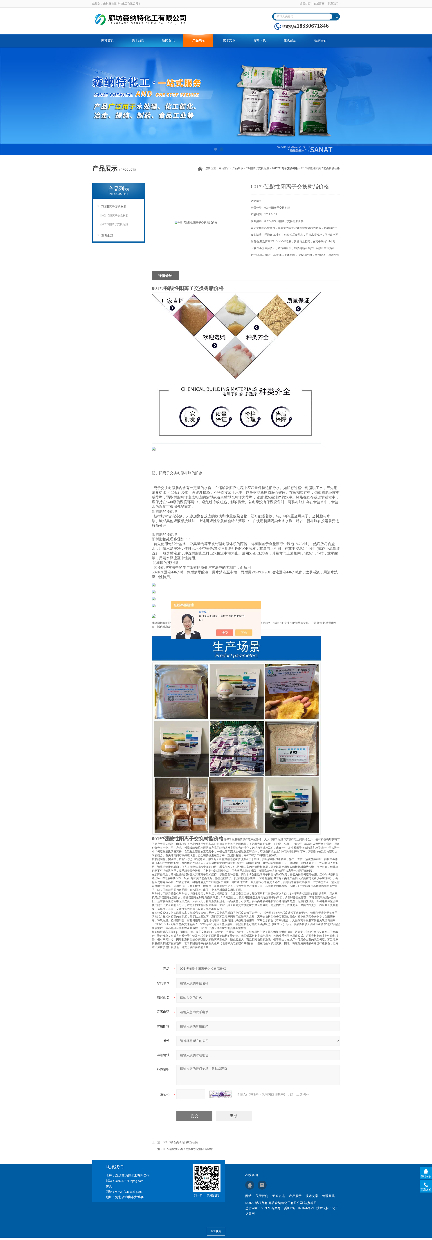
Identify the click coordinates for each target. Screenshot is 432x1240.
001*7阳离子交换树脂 (115, 224)
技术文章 (229, 40)
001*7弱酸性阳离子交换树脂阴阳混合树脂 (188, 1149)
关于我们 (138, 40)
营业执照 (216, 1231)
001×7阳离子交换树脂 (115, 215)
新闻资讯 (168, 40)
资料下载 (259, 40)
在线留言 (319, 3)
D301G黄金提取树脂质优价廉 (180, 1142)
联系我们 (333, 3)
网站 (248, 1196)
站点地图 (310, 1203)
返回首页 (305, 3)
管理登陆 (328, 1196)
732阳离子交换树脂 (257, 168)
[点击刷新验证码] (220, 1094)
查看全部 (107, 235)
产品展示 (198, 40)
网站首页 (107, 40)
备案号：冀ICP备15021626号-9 (292, 1208)
